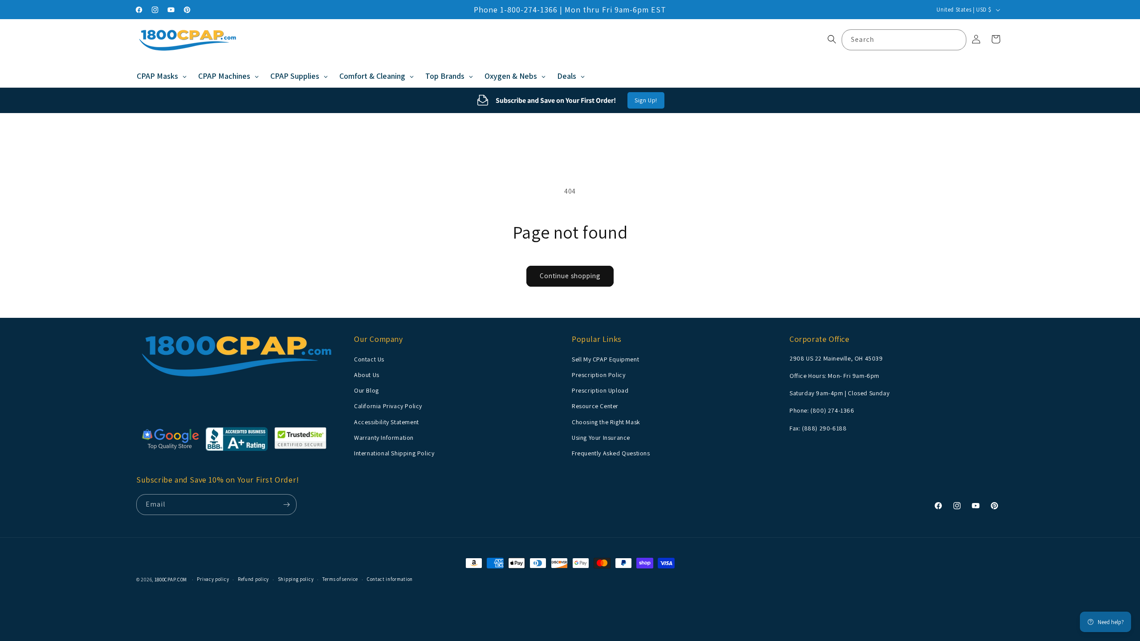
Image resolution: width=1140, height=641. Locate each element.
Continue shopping (570, 276)
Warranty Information (384, 438)
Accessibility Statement (386, 422)
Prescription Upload (600, 390)
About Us (366, 375)
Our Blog (366, 390)
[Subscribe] (286, 504)
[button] (832, 39)
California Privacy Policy (388, 406)
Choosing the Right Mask (606, 422)
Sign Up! (646, 100)
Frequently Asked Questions (611, 453)
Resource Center (595, 406)
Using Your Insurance (601, 438)
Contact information (390, 579)
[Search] (956, 39)
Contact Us (369, 359)
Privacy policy (213, 579)
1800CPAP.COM (171, 579)
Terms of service (340, 579)
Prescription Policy (598, 375)
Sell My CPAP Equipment (605, 359)
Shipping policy (296, 579)
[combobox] (904, 40)
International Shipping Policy (394, 453)
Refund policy (253, 579)
